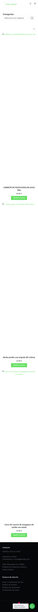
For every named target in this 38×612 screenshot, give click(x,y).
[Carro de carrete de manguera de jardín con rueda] (19, 445)
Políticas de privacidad (11, 587)
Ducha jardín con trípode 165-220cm (19, 357)
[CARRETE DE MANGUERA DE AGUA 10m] (19, 108)
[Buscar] (30, 3)
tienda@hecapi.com (22, 559)
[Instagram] (19, 603)
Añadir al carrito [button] (19, 198)
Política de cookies (9, 585)
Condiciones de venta (10, 590)
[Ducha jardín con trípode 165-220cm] (19, 278)
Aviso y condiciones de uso (12, 582)
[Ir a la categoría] (32, 18)
